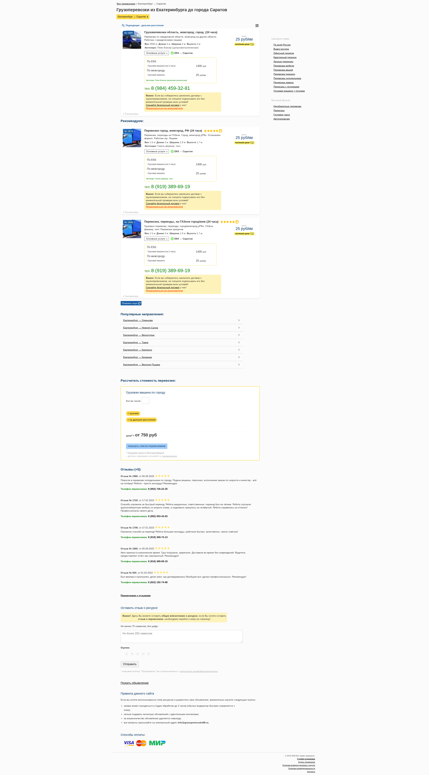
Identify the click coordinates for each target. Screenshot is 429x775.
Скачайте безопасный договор (162, 105)
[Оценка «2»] (132, 654)
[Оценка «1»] (126, 654)
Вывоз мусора (281, 49)
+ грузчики (133, 413)
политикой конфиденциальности (199, 671)
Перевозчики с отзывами (136, 595)
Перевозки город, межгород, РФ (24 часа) (173, 130)
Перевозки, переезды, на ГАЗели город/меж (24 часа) (181, 221)
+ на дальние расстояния (142, 419)
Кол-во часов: (133, 401)
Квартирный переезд (284, 57)
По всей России (282, 44)
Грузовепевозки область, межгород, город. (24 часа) (180, 32)
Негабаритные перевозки (287, 106)
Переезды (279, 110)
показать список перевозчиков (147, 446)
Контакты (311, 772)
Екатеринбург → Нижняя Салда (140, 327)
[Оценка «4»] (143, 654)
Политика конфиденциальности (301, 768)
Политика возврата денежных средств (298, 765)
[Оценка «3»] (137, 654)
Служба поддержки (306, 759)
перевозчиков (169, 456)
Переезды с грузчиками (286, 86)
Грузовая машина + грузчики (289, 91)
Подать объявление (135, 683)
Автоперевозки (281, 118)
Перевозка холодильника (287, 78)
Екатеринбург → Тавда (135, 342)
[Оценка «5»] (148, 654)
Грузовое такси (281, 114)
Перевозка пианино (284, 74)
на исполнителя (164, 108)
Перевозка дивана (283, 82)
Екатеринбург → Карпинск (137, 349)
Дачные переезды (283, 61)
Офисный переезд (283, 53)
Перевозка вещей (283, 70)
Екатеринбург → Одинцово (138, 320)
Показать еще (129, 303)
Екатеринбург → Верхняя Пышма (141, 364)
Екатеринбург (132, 114)
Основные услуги (155, 53)
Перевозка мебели (283, 65)
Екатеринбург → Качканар (137, 357)
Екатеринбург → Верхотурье (139, 335)
